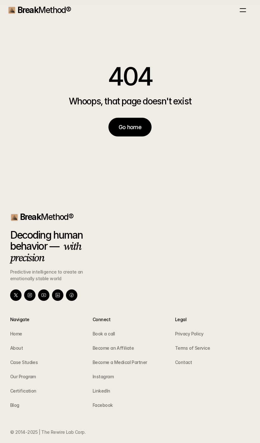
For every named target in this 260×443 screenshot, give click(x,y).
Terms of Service (192, 348)
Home (16, 333)
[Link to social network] (16, 295)
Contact (183, 362)
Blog (14, 405)
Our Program (23, 376)
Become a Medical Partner (120, 362)
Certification (23, 390)
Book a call (104, 333)
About (16, 348)
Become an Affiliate (113, 348)
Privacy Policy (189, 333)
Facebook (103, 405)
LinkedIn (101, 390)
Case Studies (24, 362)
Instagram (103, 376)
